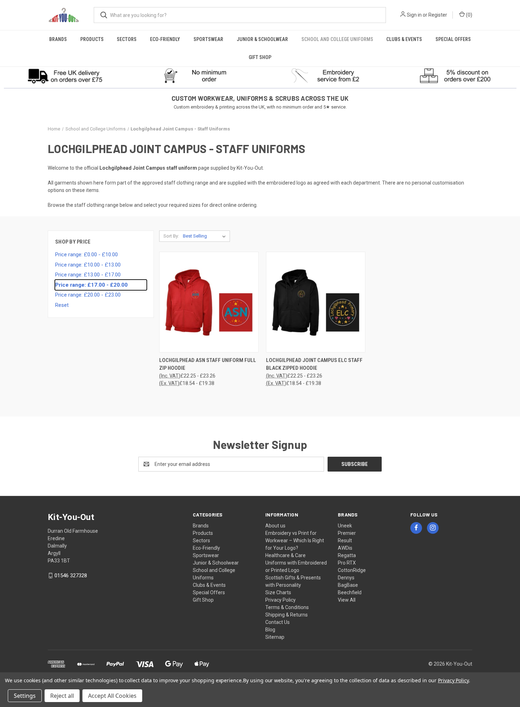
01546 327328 (70, 575)
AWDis (345, 548)
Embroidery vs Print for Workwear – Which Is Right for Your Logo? (294, 540)
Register (437, 15)
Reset (62, 305)
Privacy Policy (280, 600)
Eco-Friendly (165, 39)
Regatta (347, 555)
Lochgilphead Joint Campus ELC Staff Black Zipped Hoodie (314, 364)
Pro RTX (347, 563)
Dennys (346, 577)
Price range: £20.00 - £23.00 (88, 295)
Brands (58, 39)
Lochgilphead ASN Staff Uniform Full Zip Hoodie (207, 364)
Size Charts (278, 592)
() (468, 15)
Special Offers (453, 39)
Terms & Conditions (287, 607)
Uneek (345, 525)
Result (345, 540)
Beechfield (350, 592)
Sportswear (208, 39)
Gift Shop (260, 57)
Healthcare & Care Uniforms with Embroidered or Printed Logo (296, 563)
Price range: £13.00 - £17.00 (88, 274)
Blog (270, 629)
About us (275, 525)
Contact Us (277, 622)
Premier (347, 533)
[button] (65, 75)
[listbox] (206, 236)
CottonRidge (352, 570)
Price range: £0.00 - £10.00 (86, 254)
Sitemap (274, 637)
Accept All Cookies (112, 696)
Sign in (414, 15)
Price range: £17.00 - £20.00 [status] (91, 285)
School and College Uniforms (337, 39)
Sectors (127, 39)
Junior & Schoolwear (262, 39)
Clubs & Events (404, 39)
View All (347, 600)
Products (92, 39)
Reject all (62, 696)
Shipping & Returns (286, 615)
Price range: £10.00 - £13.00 (88, 265)
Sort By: (171, 236)
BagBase (348, 585)
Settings (25, 696)
